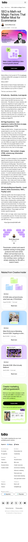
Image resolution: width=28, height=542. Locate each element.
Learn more (14, 68)
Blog (2, 7)
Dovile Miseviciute (14, 239)
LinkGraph (23, 75)
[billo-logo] (4, 2)
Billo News (7, 7)
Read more (14, 305)
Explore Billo (14, 403)
